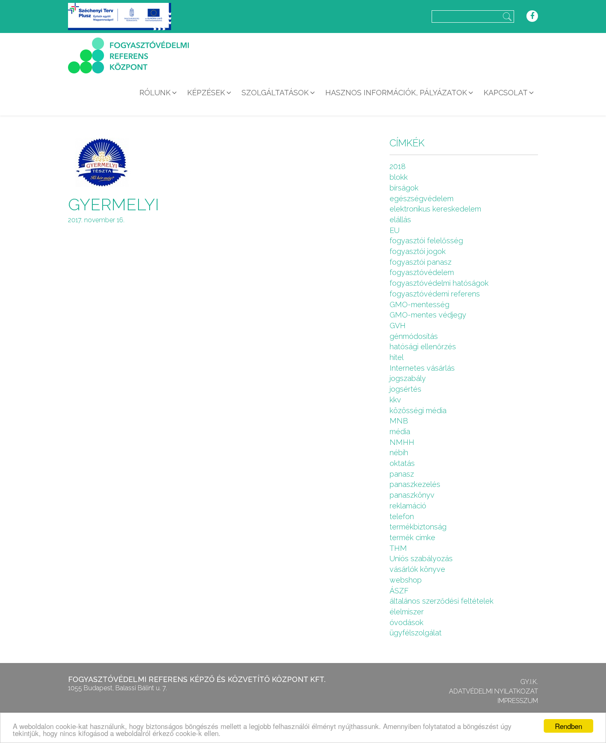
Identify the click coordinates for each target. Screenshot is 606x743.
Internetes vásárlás (422, 368)
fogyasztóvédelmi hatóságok (439, 283)
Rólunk (155, 92)
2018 (398, 166)
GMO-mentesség (419, 304)
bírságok (404, 187)
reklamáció (408, 505)
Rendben (568, 726)
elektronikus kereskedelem (435, 209)
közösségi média (418, 410)
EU (394, 230)
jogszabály (408, 378)
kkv (395, 399)
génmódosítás (414, 336)
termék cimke (412, 537)
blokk (399, 177)
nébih (399, 452)
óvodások (406, 622)
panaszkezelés (415, 484)
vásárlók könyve (417, 569)
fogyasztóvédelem (422, 272)
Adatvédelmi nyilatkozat (493, 691)
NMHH (402, 442)
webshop (406, 580)
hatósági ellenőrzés (423, 346)
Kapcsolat (506, 92)
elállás (400, 219)
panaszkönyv (412, 495)
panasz (402, 474)
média (400, 431)
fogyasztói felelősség (426, 240)
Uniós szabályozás (421, 558)
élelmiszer (407, 611)
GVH (398, 325)
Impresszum (518, 701)
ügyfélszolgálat (416, 632)
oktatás (402, 463)
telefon (402, 516)
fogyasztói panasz (420, 262)
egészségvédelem (421, 198)
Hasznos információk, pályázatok (396, 92)
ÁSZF (399, 590)
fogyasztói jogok (418, 251)
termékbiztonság (418, 526)
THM (398, 548)
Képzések (206, 92)
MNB (399, 420)
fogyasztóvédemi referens (435, 293)
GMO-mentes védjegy (428, 314)
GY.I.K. (529, 682)
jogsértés (405, 389)
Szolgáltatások (275, 92)
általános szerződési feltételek (441, 601)
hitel (397, 357)
